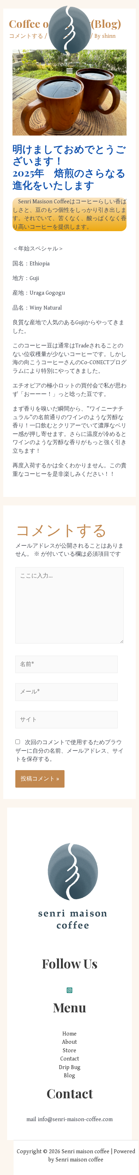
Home (69, 1034)
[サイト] (66, 721)
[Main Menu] (69, 71)
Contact (69, 1059)
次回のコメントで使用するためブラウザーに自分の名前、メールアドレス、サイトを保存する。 (69, 751)
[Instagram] (69, 990)
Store (69, 1050)
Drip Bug (70, 1067)
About (69, 1042)
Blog (69, 1075)
